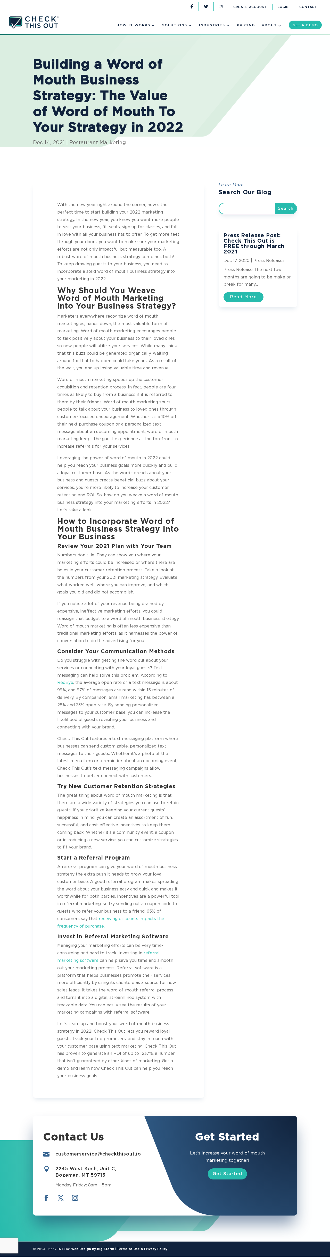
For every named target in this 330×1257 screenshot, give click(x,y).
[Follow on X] (60, 1198)
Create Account (250, 7)
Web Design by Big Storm (92, 1249)
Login (283, 7)
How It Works (133, 25)
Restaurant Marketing (97, 142)
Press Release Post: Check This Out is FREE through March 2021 (254, 243)
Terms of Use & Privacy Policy (142, 1249)
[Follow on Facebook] (46, 1198)
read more (243, 297)
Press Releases (269, 261)
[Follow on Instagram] (75, 1198)
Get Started (227, 1173)
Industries (212, 25)
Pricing (246, 25)
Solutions (174, 25)
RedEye (65, 683)
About (269, 25)
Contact (308, 7)
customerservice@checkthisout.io (98, 1154)
